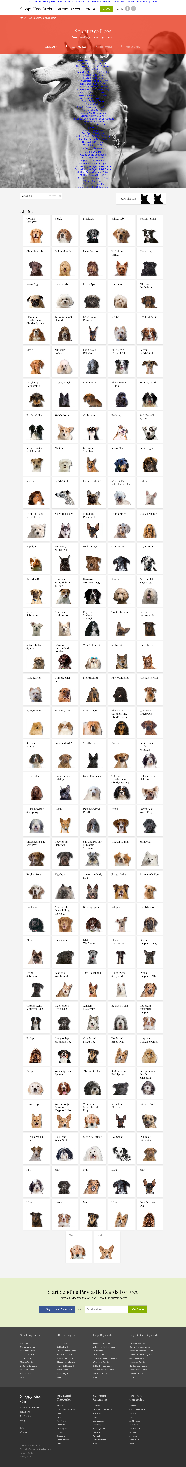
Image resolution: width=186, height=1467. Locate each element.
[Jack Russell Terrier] (150, 412)
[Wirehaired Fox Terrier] (37, 1133)
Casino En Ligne (93, 151)
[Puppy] (37, 1068)
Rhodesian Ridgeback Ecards (141, 1351)
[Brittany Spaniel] (93, 904)
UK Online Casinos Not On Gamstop (93, 92)
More (59, 1444)
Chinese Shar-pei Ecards (66, 1351)
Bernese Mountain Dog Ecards (141, 1354)
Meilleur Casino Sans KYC (93, 175)
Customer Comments (31, 1407)
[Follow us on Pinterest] (133, 8)
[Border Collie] (37, 412)
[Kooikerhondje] (150, 313)
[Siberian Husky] (65, 510)
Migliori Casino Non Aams (93, 160)
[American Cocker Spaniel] (150, 1035)
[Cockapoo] (37, 904)
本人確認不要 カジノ (93, 142)
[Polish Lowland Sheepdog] (37, 805)
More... (23, 1377)
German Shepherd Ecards (139, 1347)
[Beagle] (65, 215)
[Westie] (122, 313)
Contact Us (25, 1432)
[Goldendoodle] (65, 248)
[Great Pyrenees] (93, 772)
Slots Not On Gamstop (93, 75)
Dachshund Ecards (27, 1351)
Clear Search (53, 196)
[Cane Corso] (65, 936)
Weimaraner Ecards (101, 1362)
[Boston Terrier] (150, 215)
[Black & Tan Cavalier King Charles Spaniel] (122, 707)
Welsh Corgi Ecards (64, 1373)
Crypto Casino (93, 127)
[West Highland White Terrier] (37, 510)
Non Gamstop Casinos (93, 110)
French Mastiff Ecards (138, 1370)
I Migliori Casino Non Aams (93, 139)
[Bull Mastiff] (37, 576)
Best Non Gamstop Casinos (93, 95)
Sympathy (61, 1436)
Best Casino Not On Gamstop (93, 60)
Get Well (60, 1432)
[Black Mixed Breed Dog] (65, 1002)
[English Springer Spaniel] (93, 608)
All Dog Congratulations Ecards (40, 17)
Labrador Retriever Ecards (103, 1370)
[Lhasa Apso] (93, 281)
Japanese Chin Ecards (29, 1354)
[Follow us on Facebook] (127, 8)
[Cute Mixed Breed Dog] (93, 1035)
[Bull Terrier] (150, 477)
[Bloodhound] (93, 674)
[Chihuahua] (93, 412)
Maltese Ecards (26, 1362)
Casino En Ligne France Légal (93, 178)
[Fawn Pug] (37, 281)
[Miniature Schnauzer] (65, 543)
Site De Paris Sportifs (93, 184)
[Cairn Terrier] (150, 641)
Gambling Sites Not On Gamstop (93, 72)
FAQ (22, 1427)
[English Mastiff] (150, 904)
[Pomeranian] (37, 707)
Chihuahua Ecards (27, 1347)
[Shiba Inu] (122, 641)
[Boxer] (122, 805)
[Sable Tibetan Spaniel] (37, 641)
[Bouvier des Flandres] (65, 838)
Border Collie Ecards (65, 1358)
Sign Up (106, 9)
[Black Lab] (93, 215)
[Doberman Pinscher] (93, 313)
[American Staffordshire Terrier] (65, 576)
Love (59, 1417)
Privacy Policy (25, 1457)
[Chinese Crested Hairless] (150, 772)
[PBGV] (37, 1166)
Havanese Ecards (27, 1370)
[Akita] (37, 936)
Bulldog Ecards (63, 1347)
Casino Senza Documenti (93, 154)
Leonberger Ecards (137, 1362)
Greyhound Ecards (100, 1354)
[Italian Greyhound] (150, 346)
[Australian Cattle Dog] (93, 871)
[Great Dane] (150, 543)
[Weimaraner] (122, 510)
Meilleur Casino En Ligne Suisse (93, 172)
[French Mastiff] (65, 740)
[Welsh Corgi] (65, 412)
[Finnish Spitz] (37, 1100)
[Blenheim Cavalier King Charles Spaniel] (37, 313)
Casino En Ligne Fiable (93, 101)
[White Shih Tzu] (93, 641)
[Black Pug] (150, 248)
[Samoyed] (150, 838)
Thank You (61, 1413)
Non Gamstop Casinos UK (93, 98)
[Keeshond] (65, 871)
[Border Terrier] (150, 1100)
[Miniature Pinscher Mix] (93, 510)
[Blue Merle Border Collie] (122, 346)
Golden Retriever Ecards (102, 1366)
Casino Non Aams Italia (93, 124)
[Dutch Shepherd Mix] (150, 969)
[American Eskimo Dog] (65, 608)
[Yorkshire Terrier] (122, 248)
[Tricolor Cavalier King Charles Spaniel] (122, 772)
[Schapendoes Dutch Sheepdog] (150, 1068)
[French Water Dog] (150, 1199)
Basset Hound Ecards (65, 1354)
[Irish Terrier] (93, 543)
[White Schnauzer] (37, 608)
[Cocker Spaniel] (150, 510)
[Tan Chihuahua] (122, 608)
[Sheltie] (37, 477)
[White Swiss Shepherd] (122, 969)
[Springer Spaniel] (37, 740)
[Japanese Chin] (65, 707)
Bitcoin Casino (93, 69)
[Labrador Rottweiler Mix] (150, 608)
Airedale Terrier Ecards (102, 1343)
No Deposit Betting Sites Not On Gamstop (93, 118)
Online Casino (93, 104)
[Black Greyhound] (122, 936)
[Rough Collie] (122, 871)
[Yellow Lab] (122, 215)
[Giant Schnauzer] (37, 969)
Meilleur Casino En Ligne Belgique (93, 136)
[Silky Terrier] (37, 674)
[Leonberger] (150, 445)
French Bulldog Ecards (66, 1366)
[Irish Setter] (37, 772)
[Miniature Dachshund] (150, 281)
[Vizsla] (37, 346)
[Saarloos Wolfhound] (65, 969)
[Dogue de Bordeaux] (150, 1133)
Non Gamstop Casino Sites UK (93, 80)
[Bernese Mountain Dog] (93, 576)
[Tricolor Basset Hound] (65, 313)
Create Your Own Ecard (66, 1409)
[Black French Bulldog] (65, 772)
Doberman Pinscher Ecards (104, 1347)
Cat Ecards (76, 9)
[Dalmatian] (122, 1133)
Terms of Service (27, 1453)
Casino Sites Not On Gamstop (93, 86)
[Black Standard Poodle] (122, 379)
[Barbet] (37, 1035)
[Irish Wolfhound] (93, 936)
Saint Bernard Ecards (137, 1343)
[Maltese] (65, 445)
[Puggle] (122, 740)
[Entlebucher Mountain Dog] (65, 1035)
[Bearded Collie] (122, 1002)
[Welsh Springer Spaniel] (65, 1068)
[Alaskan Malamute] (93, 1002)
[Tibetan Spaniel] (122, 838)
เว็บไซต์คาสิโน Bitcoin (93, 148)
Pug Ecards (24, 1343)
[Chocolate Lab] (37, 248)
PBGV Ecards (62, 1343)
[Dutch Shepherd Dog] (150, 936)
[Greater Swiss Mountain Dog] (37, 1002)
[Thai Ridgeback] (93, 969)
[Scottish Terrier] (93, 740)
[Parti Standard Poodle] (93, 805)
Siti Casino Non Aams (93, 157)
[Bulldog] (122, 412)
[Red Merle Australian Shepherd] (150, 1002)
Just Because (62, 1421)
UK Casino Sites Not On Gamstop (93, 66)
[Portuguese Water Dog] (150, 805)
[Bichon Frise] (65, 281)
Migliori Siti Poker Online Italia (93, 187)
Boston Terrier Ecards (28, 1366)
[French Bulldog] (93, 477)
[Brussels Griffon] (150, 871)
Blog (22, 1420)
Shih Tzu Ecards (26, 1373)
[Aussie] (65, 1199)
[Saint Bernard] (150, 379)
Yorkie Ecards (25, 1358)
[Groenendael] (65, 379)
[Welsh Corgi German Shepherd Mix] (65, 1100)
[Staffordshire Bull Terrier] (122, 1068)
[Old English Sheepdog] (150, 576)
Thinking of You (63, 1428)
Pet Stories (25, 1416)
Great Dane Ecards (137, 1358)
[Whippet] (122, 904)
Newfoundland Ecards (138, 1366)
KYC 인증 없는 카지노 (93, 145)
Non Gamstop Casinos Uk (93, 83)
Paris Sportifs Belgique (93, 133)
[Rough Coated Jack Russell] (37, 445)
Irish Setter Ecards (100, 1373)
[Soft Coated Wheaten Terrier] (122, 477)
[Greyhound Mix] (122, 543)
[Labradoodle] (93, 248)
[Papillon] (37, 543)
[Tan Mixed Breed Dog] (122, 1035)
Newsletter (25, 1411)
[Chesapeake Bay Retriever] (37, 838)
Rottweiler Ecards (136, 1373)
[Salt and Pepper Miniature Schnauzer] (93, 838)
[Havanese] (122, 281)
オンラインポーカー (93, 181)
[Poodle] (122, 576)
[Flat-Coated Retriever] (93, 346)
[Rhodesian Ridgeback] (150, 707)
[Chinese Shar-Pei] (65, 674)
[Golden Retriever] (37, 215)
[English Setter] (37, 871)
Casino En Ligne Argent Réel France (93, 166)
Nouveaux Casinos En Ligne (93, 163)
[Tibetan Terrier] (93, 1068)
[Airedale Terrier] (150, 674)
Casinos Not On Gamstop (93, 63)
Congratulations (63, 1440)
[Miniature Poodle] (65, 346)
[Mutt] (65, 1166)
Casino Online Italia (93, 130)
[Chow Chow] (93, 707)
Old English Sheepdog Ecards (105, 1358)
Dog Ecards (63, 9)
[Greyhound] (65, 477)
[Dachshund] (93, 379)
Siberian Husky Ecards (66, 1362)
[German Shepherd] (93, 445)
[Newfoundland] (122, 674)
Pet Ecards (89, 9)
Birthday (60, 1406)
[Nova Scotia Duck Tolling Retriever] (65, 904)
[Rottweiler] (122, 445)
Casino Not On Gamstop (93, 121)
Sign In (120, 9)
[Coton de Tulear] (93, 1133)
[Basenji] (65, 805)
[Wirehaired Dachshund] (37, 379)
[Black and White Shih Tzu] (65, 1133)
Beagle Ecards (62, 1370)
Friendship (61, 1425)
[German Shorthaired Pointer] (65, 641)
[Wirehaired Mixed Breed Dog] (93, 1100)
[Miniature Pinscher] (122, 1100)
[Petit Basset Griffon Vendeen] (150, 740)
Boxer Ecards (98, 1351)
